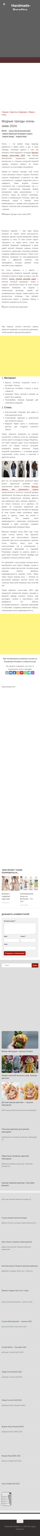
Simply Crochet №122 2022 (12, 1372)
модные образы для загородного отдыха (17, 134)
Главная (5, 112)
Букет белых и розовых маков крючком (17, 1242)
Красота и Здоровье (18, 112)
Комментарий (10, 921)
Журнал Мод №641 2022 (11, 1456)
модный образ (21, 136)
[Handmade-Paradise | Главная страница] (20, 6)
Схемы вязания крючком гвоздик (14, 1218)
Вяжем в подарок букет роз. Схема (15, 1290)
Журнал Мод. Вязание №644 (13, 1426)
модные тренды (8, 136)
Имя (6, 936)
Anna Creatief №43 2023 (11, 1484)
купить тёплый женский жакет (19, 131)
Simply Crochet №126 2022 (12, 1400)
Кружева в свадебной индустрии (6, 896)
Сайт (6, 944)
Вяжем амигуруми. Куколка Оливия (17, 1051)
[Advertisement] (20, 39)
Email (23, 936)
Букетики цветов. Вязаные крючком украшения (20, 1266)
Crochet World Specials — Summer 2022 (17, 1321)
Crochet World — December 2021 (14, 1347)
